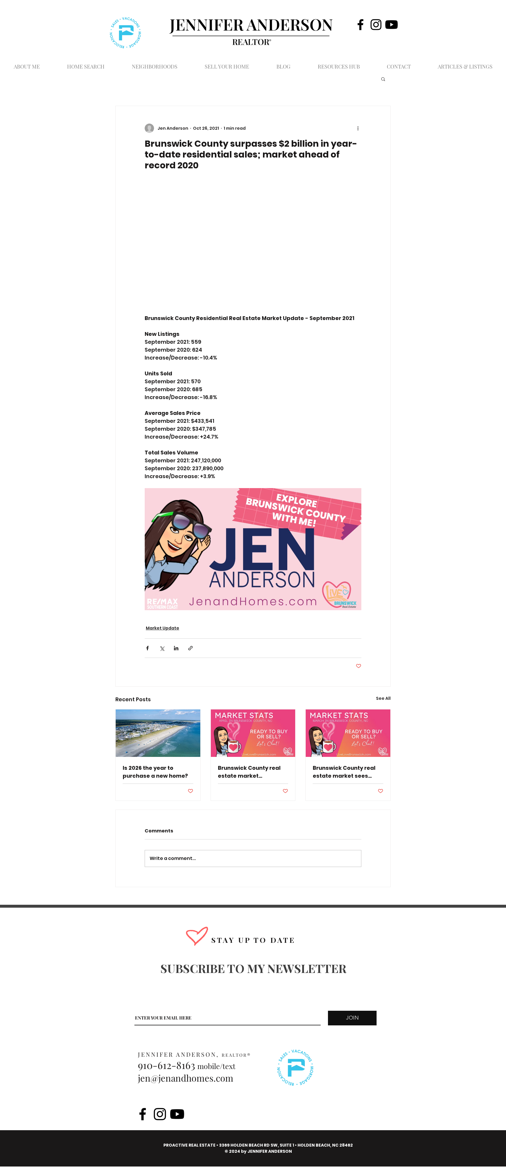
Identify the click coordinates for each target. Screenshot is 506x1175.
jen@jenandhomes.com (185, 1078)
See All (383, 698)
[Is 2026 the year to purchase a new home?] (158, 733)
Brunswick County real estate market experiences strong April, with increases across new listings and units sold (251, 772)
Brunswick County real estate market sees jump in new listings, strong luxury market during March (344, 772)
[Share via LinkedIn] (176, 648)
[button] (383, 78)
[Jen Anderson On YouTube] (391, 24)
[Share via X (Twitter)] (162, 648)
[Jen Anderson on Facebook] (360, 24)
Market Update (162, 628)
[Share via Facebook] (147, 648)
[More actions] (357, 128)
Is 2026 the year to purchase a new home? (155, 771)
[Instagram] (376, 24)
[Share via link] (190, 648)
